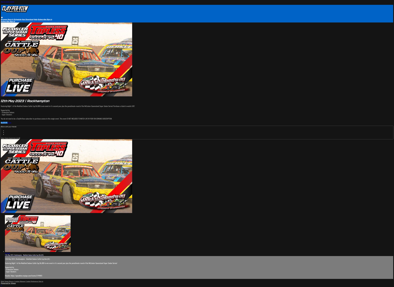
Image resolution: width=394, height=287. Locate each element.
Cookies (17, 281)
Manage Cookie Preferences (29, 281)
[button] (2, 17)
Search (10, 19)
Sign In (12, 21)
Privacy (11, 281)
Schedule (18, 19)
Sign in (49, 19)
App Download (27, 19)
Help (35, 19)
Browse (4, 19)
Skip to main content (7, 2)
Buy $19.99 (4, 123)
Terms (6, 281)
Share (9, 123)
